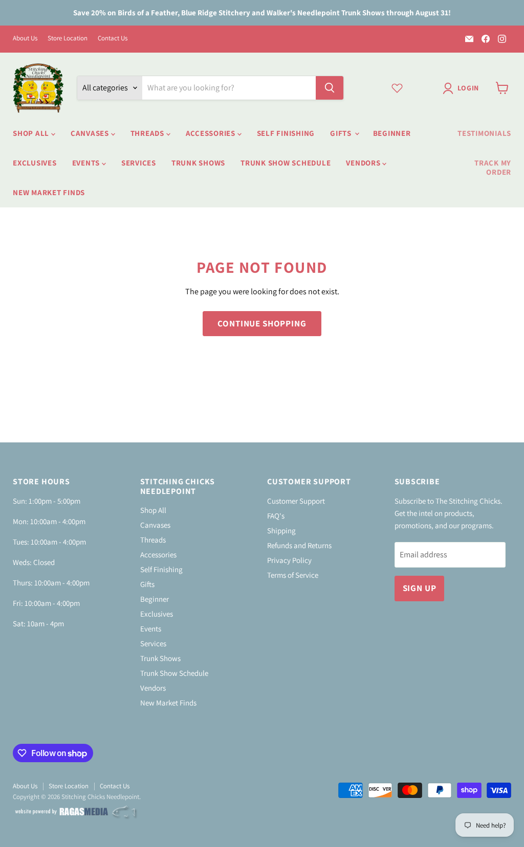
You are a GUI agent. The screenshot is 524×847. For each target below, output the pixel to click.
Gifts (342, 133)
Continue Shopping (261, 323)
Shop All (32, 133)
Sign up (419, 588)
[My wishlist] (397, 88)
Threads (148, 133)
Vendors (364, 163)
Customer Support (296, 501)
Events (87, 163)
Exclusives (35, 163)
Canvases (91, 133)
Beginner (392, 133)
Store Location (68, 38)
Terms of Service (292, 575)
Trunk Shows (198, 163)
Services (138, 163)
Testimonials (484, 133)
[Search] (329, 88)
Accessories (211, 133)
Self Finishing (286, 133)
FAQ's (276, 516)
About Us (25, 38)
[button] (463, 88)
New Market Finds (49, 192)
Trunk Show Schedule (286, 163)
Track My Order (492, 167)
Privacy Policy (289, 560)
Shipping (281, 530)
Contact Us (112, 38)
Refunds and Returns (299, 545)
